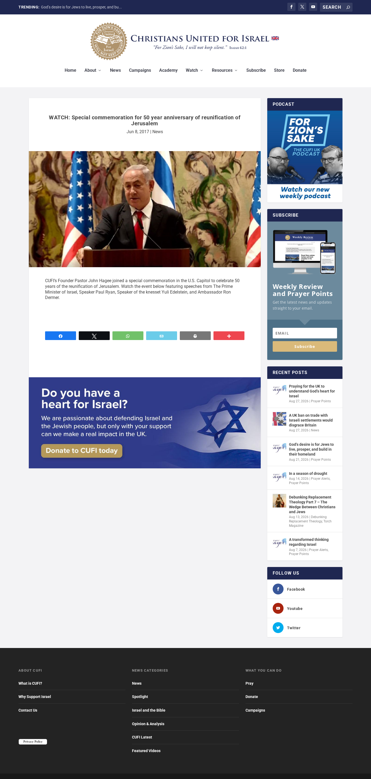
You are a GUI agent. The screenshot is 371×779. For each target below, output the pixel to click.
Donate (300, 70)
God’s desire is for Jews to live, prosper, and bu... (81, 7)
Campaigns (140, 70)
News (115, 70)
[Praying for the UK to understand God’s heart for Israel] (279, 390)
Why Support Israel (34, 696)
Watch (192, 70)
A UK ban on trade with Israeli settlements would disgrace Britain (311, 420)
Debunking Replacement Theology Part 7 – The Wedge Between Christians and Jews (312, 504)
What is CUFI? (30, 683)
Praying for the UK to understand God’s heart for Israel (312, 391)
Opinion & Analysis (148, 724)
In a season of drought (308, 473)
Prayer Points (321, 401)
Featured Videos (146, 751)
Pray (249, 683)
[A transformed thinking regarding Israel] (279, 543)
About (90, 70)
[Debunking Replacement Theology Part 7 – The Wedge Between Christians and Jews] (279, 500)
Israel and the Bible (148, 710)
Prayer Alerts (320, 479)
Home (70, 70)
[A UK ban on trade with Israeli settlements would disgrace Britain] (279, 419)
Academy (168, 70)
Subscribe (256, 70)
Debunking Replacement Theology (308, 519)
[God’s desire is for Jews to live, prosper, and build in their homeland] (279, 448)
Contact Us (27, 710)
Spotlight (140, 696)
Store (279, 70)
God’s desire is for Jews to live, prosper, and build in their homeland (311, 449)
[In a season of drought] (279, 477)
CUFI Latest (142, 737)
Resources (222, 70)
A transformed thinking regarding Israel (309, 542)
